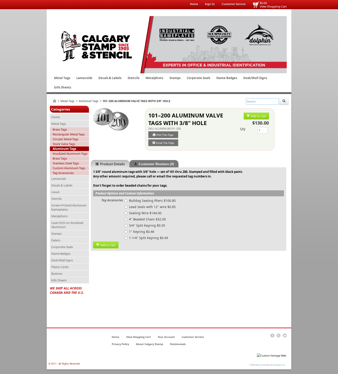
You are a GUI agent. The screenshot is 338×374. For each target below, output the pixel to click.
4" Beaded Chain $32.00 (147, 219)
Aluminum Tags (88, 101)
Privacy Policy (120, 344)
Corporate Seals (198, 78)
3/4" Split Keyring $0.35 (147, 225)
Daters (55, 240)
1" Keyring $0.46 (141, 231)
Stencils (133, 78)
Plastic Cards (60, 267)
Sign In (210, 4)
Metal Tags (62, 78)
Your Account (166, 337)
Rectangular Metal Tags (69, 134)
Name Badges (226, 78)
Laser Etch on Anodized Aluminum (67, 225)
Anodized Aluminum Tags (70, 153)
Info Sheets (62, 87)
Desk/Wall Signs (255, 78)
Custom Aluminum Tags (69, 168)
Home (194, 4)
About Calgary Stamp (149, 344)
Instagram (285, 336)
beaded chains (136, 185)
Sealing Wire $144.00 (145, 213)
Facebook (272, 336)
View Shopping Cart (273, 6)
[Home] (54, 101)
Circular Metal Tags (65, 139)
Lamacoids (84, 78)
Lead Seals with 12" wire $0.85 (152, 207)
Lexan (55, 192)
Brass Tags (60, 129)
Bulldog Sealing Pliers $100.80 (152, 200)
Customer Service (234, 4)
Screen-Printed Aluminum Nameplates (68, 207)
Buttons (56, 273)
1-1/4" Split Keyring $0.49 (148, 238)
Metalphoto (154, 78)
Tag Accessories (63, 173)
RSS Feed (279, 336)
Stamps (174, 78)
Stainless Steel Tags (66, 163)
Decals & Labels (109, 78)
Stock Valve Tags (64, 144)
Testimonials (178, 344)
